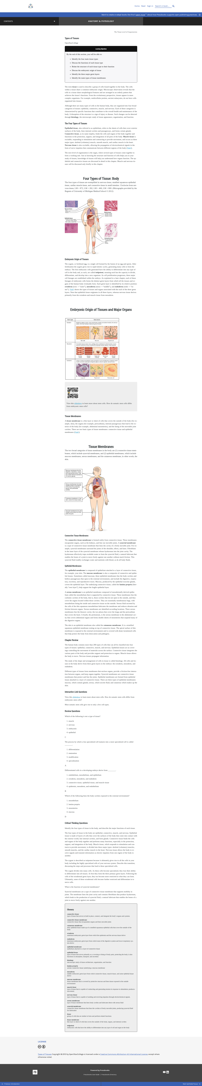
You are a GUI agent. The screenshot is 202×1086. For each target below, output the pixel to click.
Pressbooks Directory (108, 1074)
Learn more (140, 15)
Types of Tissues (45, 1054)
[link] (129, 148)
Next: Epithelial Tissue (190, 1084)
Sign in (150, 6)
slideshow (78, 403)
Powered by (100, 1070)
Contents (8, 21)
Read (143, 6)
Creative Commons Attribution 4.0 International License (124, 1054)
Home (137, 6)
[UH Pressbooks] (31, 6)
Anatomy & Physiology (101, 21)
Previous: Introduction (12, 1084)
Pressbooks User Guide (91, 1074)
